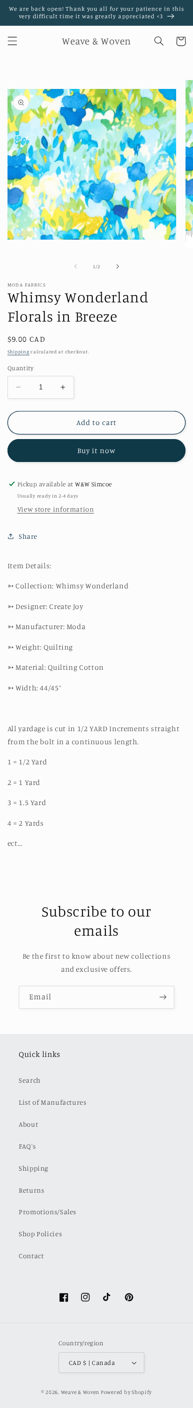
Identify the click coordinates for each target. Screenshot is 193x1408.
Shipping (18, 351)
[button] (12, 41)
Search (30, 1080)
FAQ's (27, 1146)
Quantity (20, 368)
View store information (55, 509)
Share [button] (28, 536)
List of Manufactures (53, 1102)
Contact (31, 1256)
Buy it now (96, 450)
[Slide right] (117, 266)
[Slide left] (75, 266)
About (28, 1124)
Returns (31, 1190)
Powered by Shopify (126, 1392)
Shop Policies (40, 1234)
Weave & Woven (80, 1392)
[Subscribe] (163, 997)
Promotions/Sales (47, 1212)
